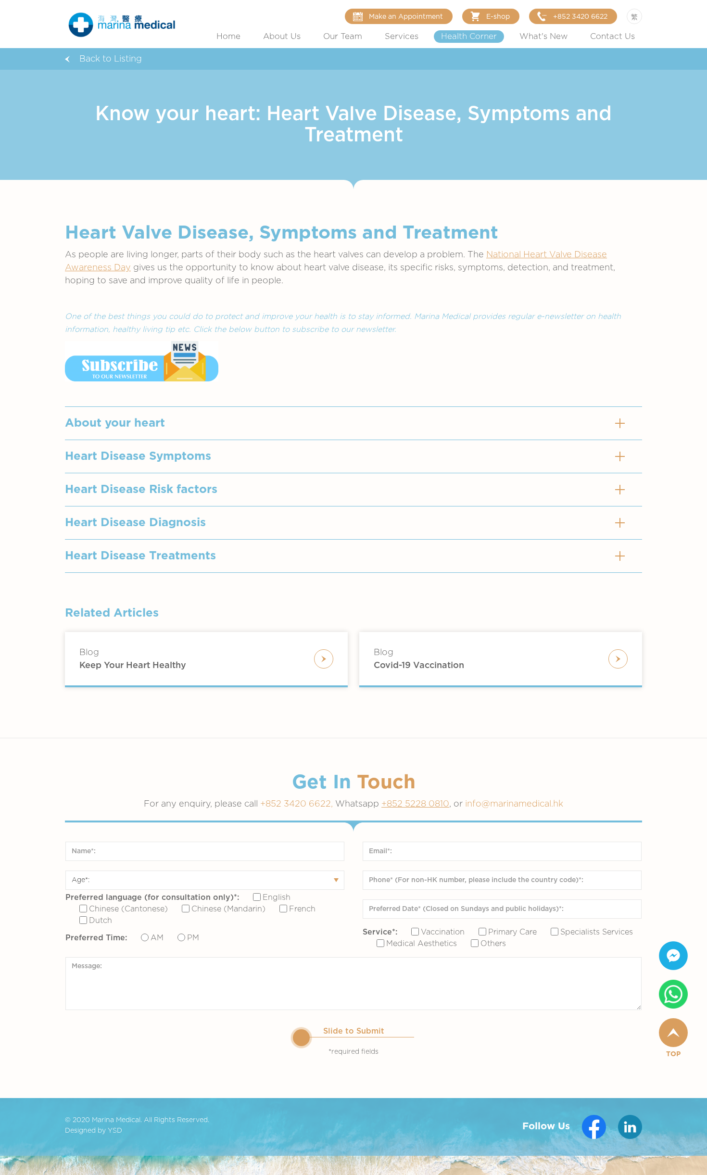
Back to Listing (110, 59)
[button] (282, 36)
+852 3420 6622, (297, 804)
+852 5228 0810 (415, 804)
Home (228, 36)
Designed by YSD (93, 1130)
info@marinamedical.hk (514, 804)
